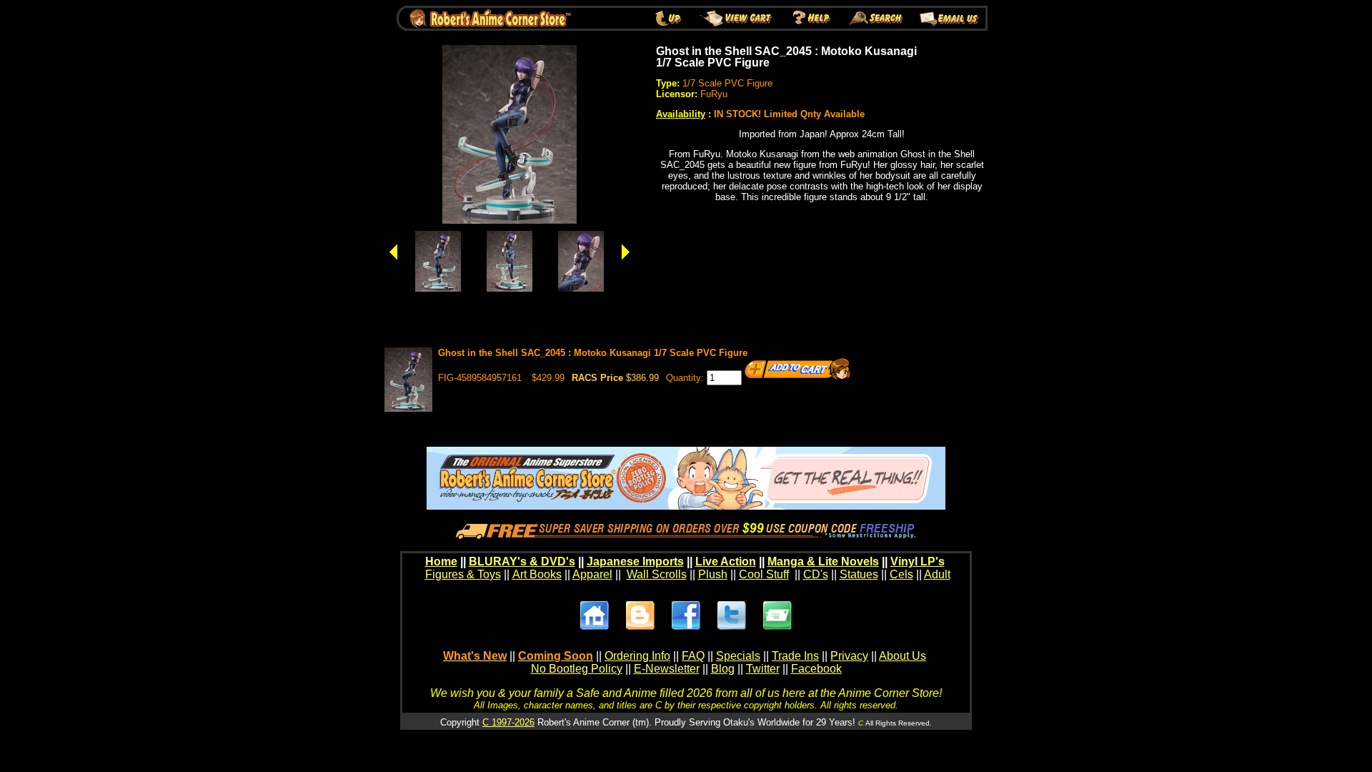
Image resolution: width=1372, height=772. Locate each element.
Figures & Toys (463, 574)
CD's (815, 574)
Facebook (816, 669)
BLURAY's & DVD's (522, 561)
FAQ (693, 656)
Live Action (725, 561)
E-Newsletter (667, 669)
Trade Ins (795, 656)
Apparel (592, 574)
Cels (901, 574)
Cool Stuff (764, 574)
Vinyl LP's (917, 561)
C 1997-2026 (508, 722)
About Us (902, 656)
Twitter (763, 669)
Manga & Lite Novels (823, 561)
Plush (712, 574)
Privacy (849, 656)
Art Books (537, 574)
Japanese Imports (635, 561)
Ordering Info (637, 656)
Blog (723, 669)
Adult (937, 574)
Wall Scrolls (657, 574)
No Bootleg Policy (576, 669)
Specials (738, 656)
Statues (859, 574)
